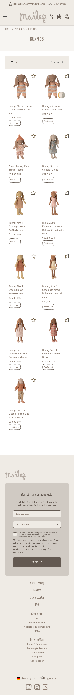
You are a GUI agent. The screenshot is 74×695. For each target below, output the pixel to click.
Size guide (37, 656)
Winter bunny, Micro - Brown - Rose (20, 168)
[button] (5, 16)
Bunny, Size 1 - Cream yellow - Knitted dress (17, 226)
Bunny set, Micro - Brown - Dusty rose (52, 108)
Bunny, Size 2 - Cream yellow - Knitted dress (17, 290)
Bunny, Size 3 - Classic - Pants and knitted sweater (19, 414)
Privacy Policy (37, 652)
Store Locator (37, 597)
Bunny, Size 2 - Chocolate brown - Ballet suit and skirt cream (53, 291)
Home (8, 29)
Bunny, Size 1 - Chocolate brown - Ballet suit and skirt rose (53, 228)
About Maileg (37, 582)
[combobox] (36, 524)
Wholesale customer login (37, 627)
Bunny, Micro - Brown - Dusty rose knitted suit (20, 110)
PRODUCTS (19, 29)
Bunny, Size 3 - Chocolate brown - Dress (52, 353)
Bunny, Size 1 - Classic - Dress (50, 168)
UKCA (37, 631)
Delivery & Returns (37, 648)
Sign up (37, 562)
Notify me (15, 427)
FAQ (37, 604)
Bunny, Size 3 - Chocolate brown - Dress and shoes (18, 353)
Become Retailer (37, 622)
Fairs (37, 618)
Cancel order (37, 661)
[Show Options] (57, 524)
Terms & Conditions (37, 644)
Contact (37, 589)
